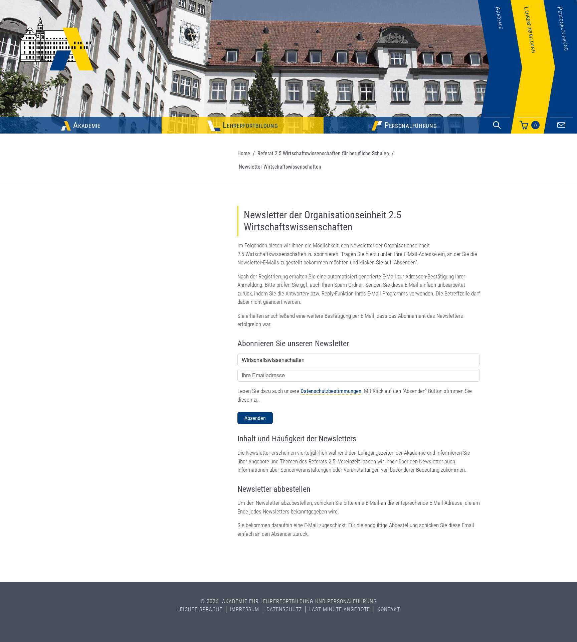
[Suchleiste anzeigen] (497, 125)
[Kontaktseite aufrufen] (561, 124)
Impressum (244, 609)
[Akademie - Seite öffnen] (500, 101)
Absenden (255, 418)
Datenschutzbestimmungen (331, 391)
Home (243, 153)
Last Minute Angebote (339, 609)
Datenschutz (284, 609)
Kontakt (388, 609)
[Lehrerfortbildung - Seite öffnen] (533, 101)
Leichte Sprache (199, 609)
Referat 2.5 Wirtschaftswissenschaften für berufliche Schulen (323, 153)
